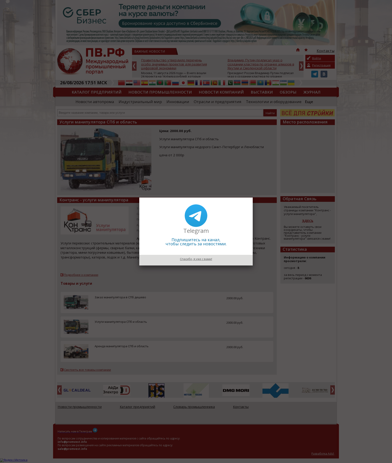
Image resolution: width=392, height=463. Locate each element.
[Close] (253, 197)
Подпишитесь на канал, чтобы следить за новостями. (196, 241)
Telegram (196, 231)
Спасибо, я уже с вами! (196, 259)
